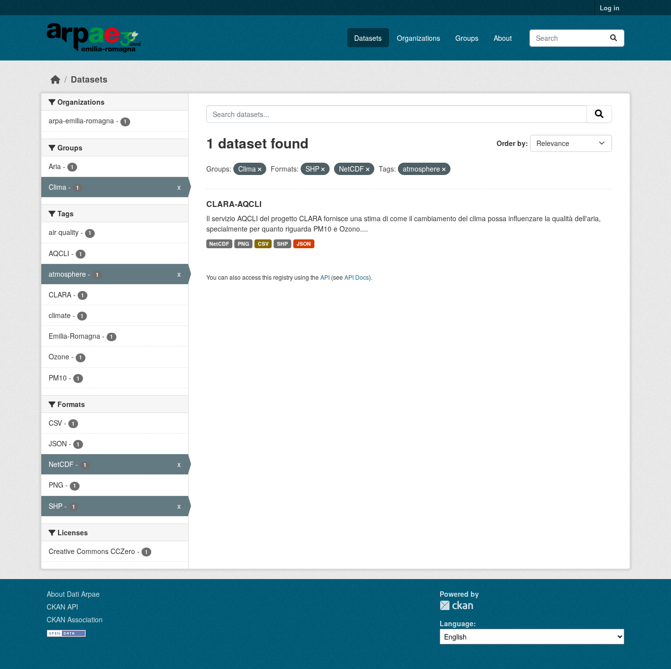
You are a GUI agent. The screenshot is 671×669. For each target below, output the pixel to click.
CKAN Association (75, 619)
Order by (511, 143)
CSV (263, 243)
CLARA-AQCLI (233, 203)
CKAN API (62, 606)
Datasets (368, 38)
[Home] (55, 79)
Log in (609, 7)
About (503, 38)
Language (457, 623)
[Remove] (259, 169)
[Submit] (613, 38)
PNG (243, 243)
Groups (466, 38)
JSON (304, 243)
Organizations (418, 38)
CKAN (456, 605)
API (325, 277)
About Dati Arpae (73, 594)
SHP (282, 243)
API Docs (356, 277)
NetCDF (219, 243)
